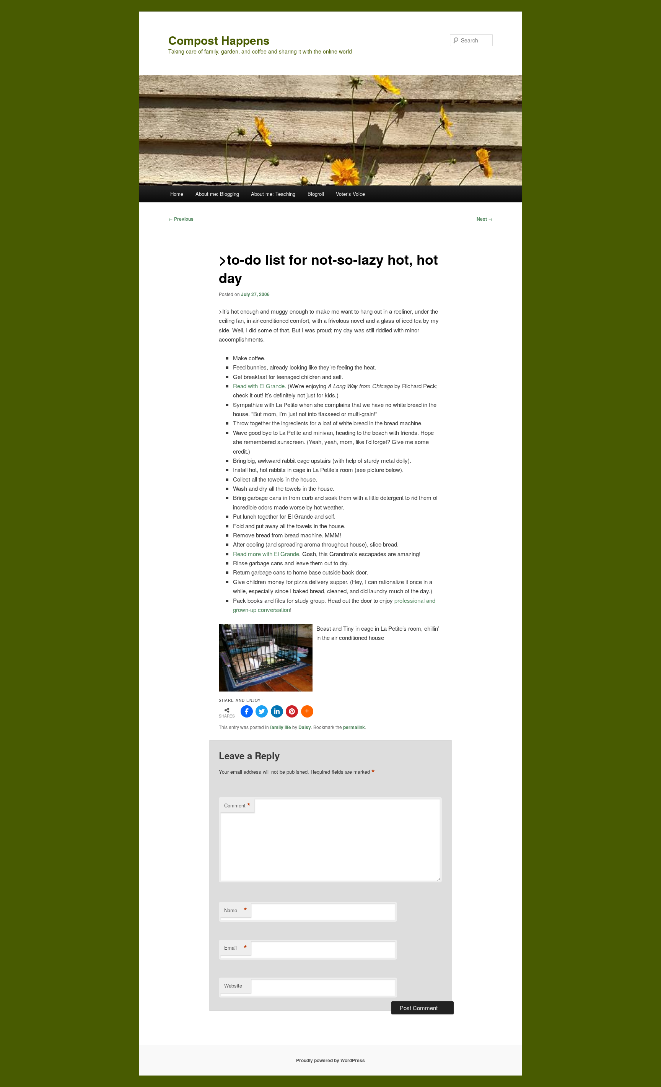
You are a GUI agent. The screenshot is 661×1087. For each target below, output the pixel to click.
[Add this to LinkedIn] (277, 711)
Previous (181, 218)
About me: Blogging (217, 193)
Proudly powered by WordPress (330, 1060)
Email (235, 948)
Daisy (304, 727)
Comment (237, 805)
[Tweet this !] (262, 711)
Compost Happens (219, 40)
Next (485, 218)
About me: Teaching (273, 193)
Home (176, 193)
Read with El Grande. (260, 386)
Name (235, 910)
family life (280, 727)
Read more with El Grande (266, 554)
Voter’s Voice (350, 193)
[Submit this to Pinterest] (292, 711)
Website (233, 985)
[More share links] (307, 711)
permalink (354, 727)
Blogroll (316, 193)
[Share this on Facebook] (247, 711)
